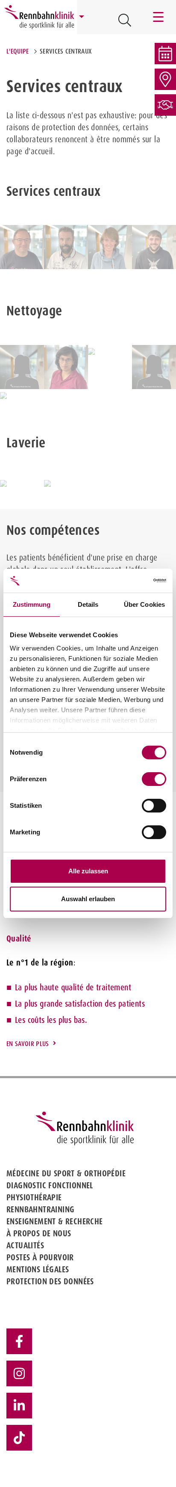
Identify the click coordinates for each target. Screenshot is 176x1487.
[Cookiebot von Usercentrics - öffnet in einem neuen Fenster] (128, 580)
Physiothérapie (34, 1197)
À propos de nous (38, 1233)
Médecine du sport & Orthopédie (66, 1173)
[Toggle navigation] (159, 17)
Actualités (25, 1245)
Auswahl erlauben (88, 898)
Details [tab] (88, 604)
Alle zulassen (88, 871)
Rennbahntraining (40, 1209)
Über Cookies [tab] (144, 604)
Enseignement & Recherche (54, 1221)
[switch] (154, 779)
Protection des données (50, 1281)
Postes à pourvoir (40, 1257)
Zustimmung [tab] (32, 604)
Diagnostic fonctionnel (49, 1185)
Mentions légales (37, 1269)
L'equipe (17, 51)
